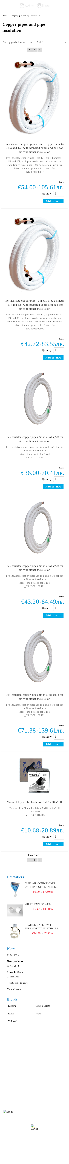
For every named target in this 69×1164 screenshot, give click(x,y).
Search (38, 1048)
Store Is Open (15, 972)
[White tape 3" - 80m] (15, 910)
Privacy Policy (42, 1055)
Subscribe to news (19, 983)
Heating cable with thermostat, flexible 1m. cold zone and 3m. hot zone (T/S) (43, 927)
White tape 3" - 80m (38, 904)
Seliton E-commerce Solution (34, 1160)
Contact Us (9, 1070)
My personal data (36, 1149)
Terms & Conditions (45, 1062)
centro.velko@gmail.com (28, 1086)
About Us (8, 1055)
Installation (40, 1070)
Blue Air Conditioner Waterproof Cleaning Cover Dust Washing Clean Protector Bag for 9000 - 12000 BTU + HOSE (43, 885)
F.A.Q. (6, 1062)
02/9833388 (21, 1092)
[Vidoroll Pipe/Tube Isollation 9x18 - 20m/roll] (34, 795)
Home (6, 1048)
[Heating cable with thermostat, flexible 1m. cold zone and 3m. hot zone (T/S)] (15, 931)
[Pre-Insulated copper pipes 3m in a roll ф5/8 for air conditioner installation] (34, 400)
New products (15, 961)
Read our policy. (34, 1140)
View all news (14, 989)
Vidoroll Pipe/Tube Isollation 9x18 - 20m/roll (34, 802)
